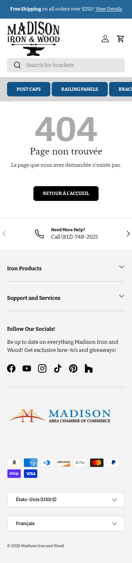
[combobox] (66, 65)
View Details (108, 9)
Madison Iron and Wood (42, 545)
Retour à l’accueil (66, 193)
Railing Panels (79, 89)
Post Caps (29, 89)
